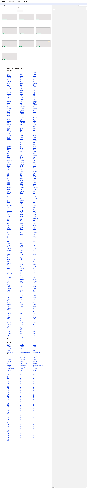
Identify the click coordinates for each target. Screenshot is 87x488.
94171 (33, 384)
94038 (20, 437)
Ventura (8, 102)
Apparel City (34, 94)
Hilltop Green (34, 247)
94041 (8, 402)
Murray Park (21, 239)
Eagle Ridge (21, 310)
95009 (8, 419)
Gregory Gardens (9, 254)
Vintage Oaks (34, 121)
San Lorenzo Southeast (35, 327)
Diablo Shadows (9, 181)
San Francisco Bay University (23, 365)
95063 (8, 424)
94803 (8, 432)
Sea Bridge (34, 201)
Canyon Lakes (21, 171)
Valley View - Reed (9, 108)
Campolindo (34, 288)
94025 (8, 405)
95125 (8, 394)
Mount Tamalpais (35, 348)
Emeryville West (9, 164)
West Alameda (8, 189)
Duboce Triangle (34, 82)
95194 (33, 401)
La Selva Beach (8, 184)
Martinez (34, 299)
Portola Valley (21, 225)
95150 (20, 397)
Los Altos (8, 156)
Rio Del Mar (34, 184)
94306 (33, 387)
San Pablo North (21, 322)
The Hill (34, 190)
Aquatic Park (8, 72)
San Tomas (21, 155)
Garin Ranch (21, 267)
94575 (33, 435)
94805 (33, 432)
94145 (33, 381)
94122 (20, 377)
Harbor (34, 174)
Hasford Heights (21, 248)
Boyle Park (8, 198)
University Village (22, 264)
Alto (20, 198)
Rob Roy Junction (22, 298)
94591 (33, 439)
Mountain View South (9, 301)
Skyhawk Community (9, 194)
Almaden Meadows (35, 108)
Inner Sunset (21, 83)
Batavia (21, 320)
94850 (8, 433)
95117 (20, 392)
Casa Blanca (8, 309)
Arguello (21, 173)
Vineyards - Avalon (9, 127)
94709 (20, 417)
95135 (20, 396)
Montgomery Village (9, 192)
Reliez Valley (21, 256)
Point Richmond (34, 244)
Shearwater (8, 200)
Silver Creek (8, 103)
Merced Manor (21, 90)
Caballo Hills (8, 138)
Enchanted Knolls (35, 198)
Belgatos (8, 167)
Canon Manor (21, 277)
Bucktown (21, 302)
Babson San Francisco (35, 361)
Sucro (33, 321)
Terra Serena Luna (22, 162)
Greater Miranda (9, 101)
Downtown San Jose (35, 102)
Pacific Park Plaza (22, 164)
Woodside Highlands (35, 225)
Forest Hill (21, 84)
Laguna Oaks (34, 148)
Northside (8, 144)
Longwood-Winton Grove (35, 187)
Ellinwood (8, 255)
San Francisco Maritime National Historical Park (25, 352)
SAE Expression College (9, 365)
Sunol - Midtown (9, 121)
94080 (8, 420)
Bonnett (34, 153)
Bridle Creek (34, 145)
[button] (85, 1)
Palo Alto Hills (21, 282)
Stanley (21, 258)
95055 (20, 404)
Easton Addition (8, 158)
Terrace (8, 236)
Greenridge (21, 292)
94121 (8, 377)
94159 (33, 383)
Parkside (8, 85)
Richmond (21, 244)
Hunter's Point (8, 90)
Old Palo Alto (21, 97)
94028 (8, 386)
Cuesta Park (34, 115)
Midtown (34, 99)
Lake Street (21, 74)
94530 (8, 431)
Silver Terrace (34, 93)
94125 (20, 378)
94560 (8, 388)
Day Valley (8, 298)
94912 (33, 422)
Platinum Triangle (9, 209)
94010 (33, 405)
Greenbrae (8, 312)
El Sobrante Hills (9, 248)
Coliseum (34, 133)
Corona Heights (21, 82)
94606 (33, 410)
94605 (20, 410)
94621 (33, 413)
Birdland (21, 145)
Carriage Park (21, 311)
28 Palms (8, 129)
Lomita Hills (8, 281)
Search (25, 1)
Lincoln (21, 176)
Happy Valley (21, 147)
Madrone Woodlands (35, 237)
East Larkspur (8, 237)
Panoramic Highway (35, 199)
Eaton (20, 174)
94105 (20, 374)
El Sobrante (34, 326)
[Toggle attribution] (86, 487)
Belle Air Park (34, 178)
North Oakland (8, 133)
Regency (21, 217)
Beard (7, 232)
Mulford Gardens (34, 229)
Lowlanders (8, 118)
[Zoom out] (86, 8)
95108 (33, 390)
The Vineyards (34, 217)
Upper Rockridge (34, 136)
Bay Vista (34, 307)
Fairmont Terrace (35, 293)
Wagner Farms (8, 217)
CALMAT (21, 370)
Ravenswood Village (9, 264)
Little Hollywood (9, 93)
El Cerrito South (9, 304)
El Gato (8, 165)
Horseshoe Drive (34, 209)
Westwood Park (21, 94)
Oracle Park (21, 348)
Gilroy (21, 308)
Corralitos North (9, 319)
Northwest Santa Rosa (9, 330)
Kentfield (8, 326)
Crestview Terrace (22, 319)
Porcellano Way (8, 225)
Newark (34, 202)
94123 (33, 377)
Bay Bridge (21, 350)
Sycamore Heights (9, 146)
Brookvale (21, 130)
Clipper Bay (21, 306)
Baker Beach (34, 346)
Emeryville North (9, 163)
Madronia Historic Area (9, 211)
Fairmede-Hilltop (22, 245)
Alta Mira (8, 173)
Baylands (34, 129)
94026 (20, 405)
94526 (8, 429)
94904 (20, 430)
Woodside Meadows (22, 255)
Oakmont (34, 192)
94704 (33, 415)
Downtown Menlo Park (22, 121)
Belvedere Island (21, 262)
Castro (33, 85)
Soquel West (21, 312)
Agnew (8, 120)
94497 (20, 406)
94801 (20, 431)
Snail (20, 118)
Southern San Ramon (35, 171)
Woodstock (21, 189)
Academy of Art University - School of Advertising (38, 365)
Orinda (8, 294)
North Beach (21, 76)
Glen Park (21, 88)
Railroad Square (21, 193)
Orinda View (8, 295)
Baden (33, 169)
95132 (20, 395)
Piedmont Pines (21, 136)
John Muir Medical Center (9, 276)
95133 (33, 395)
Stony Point (34, 277)
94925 (33, 430)
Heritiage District (22, 117)
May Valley (8, 247)
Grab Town (34, 290)
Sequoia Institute (34, 370)
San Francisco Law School (35, 364)
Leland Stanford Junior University (10, 368)
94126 (33, 378)
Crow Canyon (8, 171)
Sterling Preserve (22, 275)
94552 (8, 426)
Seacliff (8, 74)
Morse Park (34, 118)
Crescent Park (8, 99)
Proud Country (8, 216)
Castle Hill (34, 291)
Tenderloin (34, 79)
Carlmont (34, 221)
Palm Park (21, 124)
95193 (20, 401)
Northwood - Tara (22, 297)
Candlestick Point (22, 93)
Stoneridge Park (34, 151)
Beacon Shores (8, 202)
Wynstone (34, 273)
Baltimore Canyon (35, 239)
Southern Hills (8, 259)
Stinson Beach (34, 336)
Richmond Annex (35, 245)
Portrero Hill (34, 86)
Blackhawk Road (9, 227)
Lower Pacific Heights (22, 75)
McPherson (8, 234)
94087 (33, 403)
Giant (7, 252)
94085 (8, 403)
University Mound (9, 94)
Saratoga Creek (34, 205)
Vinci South (8, 110)
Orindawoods (21, 295)
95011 (20, 419)
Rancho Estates (34, 284)
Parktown (34, 160)
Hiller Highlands (9, 139)
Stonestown (21, 95)
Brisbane (34, 223)
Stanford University (35, 358)
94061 (33, 406)
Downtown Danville (22, 226)
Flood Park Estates (35, 264)
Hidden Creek (8, 243)
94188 (33, 385)
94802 (33, 431)
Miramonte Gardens (35, 286)
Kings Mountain (21, 290)
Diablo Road (21, 227)
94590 (20, 439)
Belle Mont (34, 220)
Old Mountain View (22, 113)
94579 (8, 430)
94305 (20, 428)
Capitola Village (21, 185)
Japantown (21, 77)
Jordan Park (8, 75)
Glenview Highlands (9, 280)
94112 (20, 375)
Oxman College (8, 364)
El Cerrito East (21, 304)
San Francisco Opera (22, 351)
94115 (8, 376)
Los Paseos (21, 104)
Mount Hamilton (9, 333)
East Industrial (8, 128)
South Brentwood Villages (9, 273)
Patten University (9, 355)
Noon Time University (22, 367)
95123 (20, 393)
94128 (33, 420)
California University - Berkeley (10, 358)
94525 (20, 440)
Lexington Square (9, 203)
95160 (20, 399)
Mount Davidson (9, 92)
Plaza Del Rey (8, 117)
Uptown (21, 133)
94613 (8, 412)
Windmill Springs (35, 104)
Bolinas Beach (21, 336)
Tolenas (8, 283)
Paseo (7, 208)
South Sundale (34, 127)
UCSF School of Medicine (22, 366)
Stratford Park (34, 214)
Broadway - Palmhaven (22, 120)
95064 (20, 424)
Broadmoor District (35, 230)
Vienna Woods (8, 299)
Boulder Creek (21, 184)
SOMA (21, 79)
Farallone (34, 333)
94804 (20, 432)
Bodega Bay (21, 329)
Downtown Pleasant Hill (35, 254)
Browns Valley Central (35, 232)
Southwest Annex (35, 248)
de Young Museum (22, 345)
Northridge (8, 257)
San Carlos (34, 173)
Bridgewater (34, 164)
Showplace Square (9, 81)
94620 (20, 413)
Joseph (8, 154)
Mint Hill (21, 81)
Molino (34, 241)
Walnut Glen (8, 153)
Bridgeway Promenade (9, 190)
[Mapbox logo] (53, 487)
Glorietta (34, 294)
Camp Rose (21, 285)
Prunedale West (34, 318)
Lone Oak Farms (34, 243)
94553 (33, 440)
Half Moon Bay (34, 289)
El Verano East (21, 261)
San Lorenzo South (22, 327)
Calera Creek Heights (22, 160)
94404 (8, 406)
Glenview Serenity (35, 112)
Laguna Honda (8, 84)
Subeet (33, 283)
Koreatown (21, 119)
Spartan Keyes (8, 109)
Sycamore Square (9, 272)
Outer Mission (21, 91)
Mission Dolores (21, 86)
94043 (33, 402)
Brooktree (21, 291)
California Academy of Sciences (23, 344)
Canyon (34, 337)
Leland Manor (34, 97)
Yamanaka (8, 274)
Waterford (34, 203)
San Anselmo (34, 297)
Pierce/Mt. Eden (21, 207)
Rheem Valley (8, 286)
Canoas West (21, 111)
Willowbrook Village (35, 312)
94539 (33, 408)
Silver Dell (34, 257)
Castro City (34, 113)
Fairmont (21, 313)
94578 (33, 429)
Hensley (34, 110)
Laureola (8, 175)
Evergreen (21, 103)
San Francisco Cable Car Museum (36, 352)
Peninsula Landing (9, 201)
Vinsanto (8, 212)
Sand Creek (8, 267)
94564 (8, 440)
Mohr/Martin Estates (9, 149)
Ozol (7, 300)
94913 (8, 423)
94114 (33, 375)
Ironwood (34, 147)
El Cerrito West (34, 304)
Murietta (21, 203)
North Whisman (8, 113)
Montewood (21, 210)
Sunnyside (34, 92)
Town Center (8, 176)
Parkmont (21, 127)
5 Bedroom (21, 340)
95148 (8, 397)
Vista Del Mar (21, 73)
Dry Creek (8, 155)
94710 (33, 417)
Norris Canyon (21, 337)
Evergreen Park (34, 100)
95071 (8, 428)
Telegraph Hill (34, 76)
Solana (33, 275)
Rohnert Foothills (9, 277)
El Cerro (34, 226)
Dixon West (8, 321)
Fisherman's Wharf (35, 75)
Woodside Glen (34, 268)
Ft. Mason (21, 72)
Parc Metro (34, 162)
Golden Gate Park (9, 344)
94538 (20, 408)
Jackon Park (8, 115)
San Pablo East (34, 322)
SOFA (33, 106)
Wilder (21, 294)
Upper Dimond (8, 140)
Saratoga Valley (21, 211)
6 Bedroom (34, 340)
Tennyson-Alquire (22, 187)
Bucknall (34, 208)
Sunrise (21, 271)
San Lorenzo (8, 327)
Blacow (21, 129)
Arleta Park (8, 290)
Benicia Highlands (22, 307)
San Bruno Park (8, 180)
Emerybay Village (22, 163)
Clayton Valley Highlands (35, 218)
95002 (20, 388)
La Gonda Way (34, 227)
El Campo (34, 263)
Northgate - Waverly (9, 135)
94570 (20, 435)
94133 (33, 379)
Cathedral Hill (34, 77)
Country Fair (34, 146)
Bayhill (8, 178)
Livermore (34, 211)
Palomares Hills (34, 292)
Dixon (8, 320)
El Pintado (21, 228)
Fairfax (8, 315)
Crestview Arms (34, 319)
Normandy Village (22, 142)
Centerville (21, 126)
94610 (8, 411)
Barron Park (8, 97)
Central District (8, 126)
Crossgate (21, 335)
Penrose (8, 275)
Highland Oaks (21, 149)
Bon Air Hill (8, 239)
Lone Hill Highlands (22, 109)
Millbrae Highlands (35, 281)
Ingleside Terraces (35, 90)
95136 (33, 396)
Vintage (21, 236)
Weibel (34, 130)
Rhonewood (21, 214)
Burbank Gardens (35, 194)
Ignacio (8, 219)
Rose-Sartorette (8, 106)
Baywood (21, 257)
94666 (20, 415)
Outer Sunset (8, 83)
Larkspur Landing (22, 237)
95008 (33, 388)
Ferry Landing (21, 190)
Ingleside (8, 95)
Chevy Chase (8, 238)
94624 (33, 414)
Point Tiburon (21, 263)
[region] (59, 15)
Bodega (8, 329)
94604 (8, 410)
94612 (33, 411)
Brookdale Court (34, 267)
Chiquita (34, 285)
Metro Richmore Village (9, 250)
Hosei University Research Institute (36, 367)
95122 (8, 393)
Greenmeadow (21, 99)
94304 (20, 387)
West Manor (8, 307)
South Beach (8, 79)
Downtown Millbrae (22, 280)
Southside (21, 144)
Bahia (20, 220)
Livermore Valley (35, 212)
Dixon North (21, 321)
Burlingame (21, 157)
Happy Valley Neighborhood (10, 205)
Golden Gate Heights (35, 84)
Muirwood (34, 149)
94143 (8, 381)
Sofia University (21, 368)
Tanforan (34, 180)
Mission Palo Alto (22, 265)
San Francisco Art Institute (22, 364)
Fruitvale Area (8, 207)
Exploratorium (34, 351)
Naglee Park (8, 104)
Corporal (34, 308)
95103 (8, 390)
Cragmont (34, 144)
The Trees (21, 317)
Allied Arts (8, 122)
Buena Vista (34, 81)
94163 (8, 384)
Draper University (9, 359)
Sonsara (21, 286)
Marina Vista (21, 281)
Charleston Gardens (35, 101)
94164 (20, 384)
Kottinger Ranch (21, 148)
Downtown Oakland (9, 131)
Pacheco (34, 315)
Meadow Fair (8, 112)
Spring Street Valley (22, 191)
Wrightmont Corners (35, 117)
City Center (34, 163)
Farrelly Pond (8, 230)
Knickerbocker (34, 295)
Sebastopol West (9, 241)
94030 (8, 435)
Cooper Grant (21, 194)
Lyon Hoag (34, 157)
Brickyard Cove (21, 246)
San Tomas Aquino (35, 155)
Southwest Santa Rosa (35, 329)
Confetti (34, 270)
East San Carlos (8, 174)
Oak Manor (21, 315)
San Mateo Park (34, 122)
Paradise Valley (8, 169)
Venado (8, 284)
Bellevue (8, 196)
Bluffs (20, 288)
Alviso (33, 119)
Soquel (21, 183)
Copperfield (34, 330)
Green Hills (34, 280)
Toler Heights (21, 139)
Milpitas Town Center (9, 160)
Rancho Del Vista (35, 309)
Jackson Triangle (9, 187)
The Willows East (9, 265)
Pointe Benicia (8, 306)
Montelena (34, 271)
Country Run (34, 317)
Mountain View (21, 301)
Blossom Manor (8, 166)
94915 (20, 423)
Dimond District (34, 135)
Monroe (34, 193)
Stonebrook (8, 268)
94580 (33, 426)
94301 (20, 386)
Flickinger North (22, 110)
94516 (8, 442)
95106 (20, 390)
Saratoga (21, 205)
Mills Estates (34, 158)
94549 (20, 433)
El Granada (21, 326)
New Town (8, 191)
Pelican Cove (21, 202)
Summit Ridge (21, 182)
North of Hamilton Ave (22, 154)
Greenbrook (8, 226)
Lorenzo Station (34, 328)
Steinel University (9, 366)
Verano (8, 261)
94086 (20, 403)
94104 (8, 374)
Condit (8, 258)
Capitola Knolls (8, 289)
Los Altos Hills (8, 282)
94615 (33, 412)
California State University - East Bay (11, 356)
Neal (20, 102)
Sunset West (21, 216)
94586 (20, 441)
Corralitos (8, 318)
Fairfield (34, 282)
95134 (8, 396)
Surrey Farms (21, 166)
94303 (8, 387)
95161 (33, 399)
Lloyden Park (8, 266)
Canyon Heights (34, 128)
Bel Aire (21, 232)
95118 (33, 392)
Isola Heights (21, 272)
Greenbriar (21, 252)
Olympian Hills (8, 317)
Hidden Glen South (22, 112)
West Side (21, 153)
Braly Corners (8, 119)
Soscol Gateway (8, 235)
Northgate (8, 130)
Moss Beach (34, 331)
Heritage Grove (34, 167)
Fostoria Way (34, 228)
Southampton (34, 306)
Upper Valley (8, 293)
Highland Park (21, 140)
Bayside (21, 331)
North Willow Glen (9, 111)
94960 (33, 423)
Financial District (9, 77)
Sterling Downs (8, 223)
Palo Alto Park (34, 265)
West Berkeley (34, 142)
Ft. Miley (8, 73)
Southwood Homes (22, 268)
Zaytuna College (9, 363)
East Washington (9, 324)
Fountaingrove (21, 192)
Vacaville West (34, 303)
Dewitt (8, 220)
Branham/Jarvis (34, 109)
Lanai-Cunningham (35, 111)
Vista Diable (34, 276)
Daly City (34, 258)
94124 (8, 378)
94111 (7, 375)
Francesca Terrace (9, 308)
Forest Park (34, 250)
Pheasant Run (21, 273)
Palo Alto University (35, 368)
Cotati (20, 330)
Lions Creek (21, 309)
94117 (33, 376)
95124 (33, 393)
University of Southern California (23, 363)
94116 (20, 376)
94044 (33, 437)
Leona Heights (21, 138)
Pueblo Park (34, 234)
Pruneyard (34, 154)
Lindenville (21, 169)
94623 (20, 414)
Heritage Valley (8, 151)
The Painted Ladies (22, 346)
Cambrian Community (22, 106)
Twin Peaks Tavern (9, 351)
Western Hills (21, 223)
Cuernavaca (21, 115)
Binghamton (34, 320)
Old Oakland (8, 137)
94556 (33, 433)
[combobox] (12, 1)
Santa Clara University (22, 359)
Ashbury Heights (9, 82)
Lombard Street (34, 344)
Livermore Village (9, 214)
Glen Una (21, 209)
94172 (8, 385)
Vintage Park (34, 176)
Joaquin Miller (8, 145)
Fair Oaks (8, 256)
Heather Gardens (34, 238)
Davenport (8, 185)
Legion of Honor (9, 346)
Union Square (34, 345)
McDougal (21, 175)
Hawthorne (21, 276)
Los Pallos (34, 256)
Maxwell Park (34, 139)
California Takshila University (10, 370)
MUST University (35, 356)
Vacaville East (8, 302)
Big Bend (34, 259)
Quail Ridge (34, 311)
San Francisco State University (23, 357)
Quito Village (21, 208)
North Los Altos (8, 157)
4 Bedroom (8, 340)
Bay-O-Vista (21, 229)
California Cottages (22, 221)
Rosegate (8, 270)
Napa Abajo (21, 234)
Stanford (8, 218)
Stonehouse (34, 235)
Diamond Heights (9, 88)
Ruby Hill (21, 151)
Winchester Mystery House (10, 352)
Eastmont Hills (8, 136)
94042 (20, 402)
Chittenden (21, 318)
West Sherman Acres (35, 255)
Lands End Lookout (9, 348)
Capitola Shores (21, 289)
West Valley (34, 120)
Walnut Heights (8, 291)
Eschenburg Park (9, 310)
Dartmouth (34, 324)
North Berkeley (8, 142)
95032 (33, 419)
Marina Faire (21, 230)
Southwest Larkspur (22, 238)
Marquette (21, 270)
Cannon (21, 303)
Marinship (34, 191)
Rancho (21, 156)
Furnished (34, 341)
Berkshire (8, 271)
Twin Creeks (21, 172)
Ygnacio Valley (34, 181)
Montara (21, 333)
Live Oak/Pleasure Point (9, 183)
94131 (8, 379)
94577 (20, 429)
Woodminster (21, 137)
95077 (33, 438)
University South (22, 100)
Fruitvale (34, 131)
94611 (20, 411)
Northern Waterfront (9, 76)
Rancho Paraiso (21, 181)
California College (35, 366)
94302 (33, 386)
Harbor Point (8, 199)
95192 (8, 401)
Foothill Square (21, 135)
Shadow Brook (8, 335)
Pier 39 (8, 345)
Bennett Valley (34, 196)
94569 (8, 441)
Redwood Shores (22, 200)
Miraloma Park (34, 88)
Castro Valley (8, 292)
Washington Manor (9, 229)
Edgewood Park (34, 124)
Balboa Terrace (21, 92)
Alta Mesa (8, 100)
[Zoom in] (86, 7)
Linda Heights (8, 331)
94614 (20, 412)
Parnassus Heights (35, 83)
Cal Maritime (34, 359)
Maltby (34, 300)
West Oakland (21, 131)
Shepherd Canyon (9, 337)
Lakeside (34, 138)
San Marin (21, 219)
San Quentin (8, 336)
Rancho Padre (21, 165)
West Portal (21, 85)
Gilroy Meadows (9, 311)
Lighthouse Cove (34, 200)
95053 (8, 404)
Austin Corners (8, 210)
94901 (8, 422)
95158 (8, 399)
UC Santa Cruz (34, 185)
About (84, 1)
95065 (33, 424)
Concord (21, 218)
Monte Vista (8, 253)
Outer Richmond (34, 74)
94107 (33, 374)
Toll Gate (34, 207)
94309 (33, 428)
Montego (34, 335)
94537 (8, 408)
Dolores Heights (8, 86)
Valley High (21, 254)
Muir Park (21, 199)
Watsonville (34, 183)
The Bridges (34, 172)
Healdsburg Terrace (9, 285)
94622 (8, 414)
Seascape (34, 298)
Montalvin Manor (9, 322)
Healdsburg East (21, 284)
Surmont (21, 167)
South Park (21, 196)
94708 (8, 417)
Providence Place (34, 272)
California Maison (22, 108)
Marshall (21, 293)
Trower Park (8, 303)
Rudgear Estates (8, 182)
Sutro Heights (34, 73)
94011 (33, 421)
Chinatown (34, 350)
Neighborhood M (22, 279)
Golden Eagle (8, 147)
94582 (8, 421)
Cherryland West (21, 328)
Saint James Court (35, 274)
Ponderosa (21, 201)
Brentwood (21, 266)
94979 (8, 437)
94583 (20, 421)
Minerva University (22, 361)
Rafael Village (34, 219)
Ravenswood (34, 210)
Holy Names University (22, 356)
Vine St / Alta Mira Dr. (35, 302)
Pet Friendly (21, 341)
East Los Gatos (34, 165)
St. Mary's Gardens (9, 288)
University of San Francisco (10, 357)
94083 (20, 420)
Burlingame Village (22, 158)
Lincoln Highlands (35, 140)
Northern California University (10, 361)
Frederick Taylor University (36, 357)
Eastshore (34, 252)
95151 (33, 397)
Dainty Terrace (21, 274)
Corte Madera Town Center (10, 262)
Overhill (8, 297)
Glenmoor (34, 126)
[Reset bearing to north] (86, 9)
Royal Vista (8, 172)
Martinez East (21, 300)
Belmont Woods (8, 221)
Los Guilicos (8, 193)
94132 (20, 379)
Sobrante (8, 246)
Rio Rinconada (34, 166)
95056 (33, 404)
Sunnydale (34, 95)
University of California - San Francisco (24, 355)
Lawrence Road (8, 228)
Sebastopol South (22, 241)
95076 (8, 438)
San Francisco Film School (35, 363)
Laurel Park (21, 250)
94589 (8, 439)
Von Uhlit (34, 236)
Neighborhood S (34, 279)
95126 (20, 394)
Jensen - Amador (9, 148)
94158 (20, 383)
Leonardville (34, 189)
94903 (20, 422)
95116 (8, 392)
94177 (20, 385)
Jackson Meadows (22, 243)
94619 (8, 413)
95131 (8, 395)
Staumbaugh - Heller (9, 124)
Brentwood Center (35, 266)
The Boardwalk (34, 182)
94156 (8, 383)
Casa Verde (34, 253)
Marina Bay (8, 245)
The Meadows (21, 212)
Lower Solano (21, 324)
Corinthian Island (9, 263)
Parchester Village (35, 246)
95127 (33, 394)
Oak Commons (34, 310)
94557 (20, 426)
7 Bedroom (8, 341)
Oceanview (8, 91)
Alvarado (21, 253)
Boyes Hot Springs (35, 261)
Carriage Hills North (22, 247)
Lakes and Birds (21, 128)
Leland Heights (34, 216)
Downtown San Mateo (22, 122)
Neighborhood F (9, 279)
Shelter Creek (21, 180)
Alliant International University (36, 355)
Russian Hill (34, 72)
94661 (8, 415)
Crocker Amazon (34, 91)
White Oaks (34, 175)
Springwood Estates (22, 235)
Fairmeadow (21, 101)
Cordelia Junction (22, 283)
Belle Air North (21, 178)
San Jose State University (22, 358)
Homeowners (80, 1)
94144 (20, 381)
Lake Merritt (8, 350)
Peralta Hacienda (34, 137)
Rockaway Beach (9, 313)
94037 (33, 441)
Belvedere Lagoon (35, 262)
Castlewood (21, 146)
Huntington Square (9, 244)
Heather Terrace (21, 299)
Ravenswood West (9, 328)
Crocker (21, 259)
